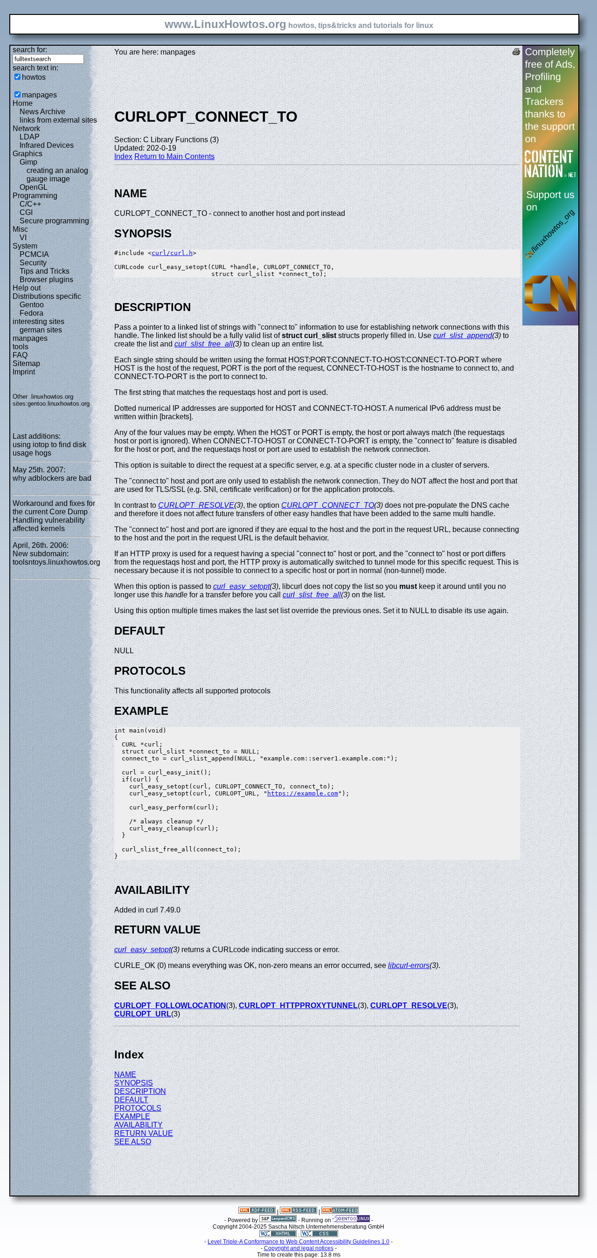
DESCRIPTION (140, 1091)
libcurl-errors (409, 965)
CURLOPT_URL (142, 1014)
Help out (27, 288)
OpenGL (34, 187)
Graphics (27, 154)
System (25, 246)
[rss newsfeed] (298, 1212)
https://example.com (302, 793)
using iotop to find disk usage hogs (49, 449)
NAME (125, 1074)
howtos (34, 77)
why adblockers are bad (52, 478)
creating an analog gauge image (57, 174)
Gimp (28, 162)
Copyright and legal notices (298, 1248)
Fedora (31, 313)
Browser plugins (46, 279)
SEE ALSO (132, 1142)
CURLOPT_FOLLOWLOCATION (170, 1005)
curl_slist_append (462, 335)
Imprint (24, 372)
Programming (35, 196)
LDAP (30, 137)
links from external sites (58, 120)
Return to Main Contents (174, 156)
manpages (39, 95)
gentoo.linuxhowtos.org (59, 403)
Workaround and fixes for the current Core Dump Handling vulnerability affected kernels (54, 515)
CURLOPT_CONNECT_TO (327, 505)
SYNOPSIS (133, 1083)
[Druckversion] (516, 53)
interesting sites (38, 321)
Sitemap (26, 363)
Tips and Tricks (44, 271)
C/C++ (30, 204)
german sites (41, 330)
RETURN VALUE (143, 1133)
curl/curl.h (172, 252)
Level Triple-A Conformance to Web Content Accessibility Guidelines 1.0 (298, 1241)
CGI (26, 212)
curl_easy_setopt (241, 586)
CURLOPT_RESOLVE (196, 505)
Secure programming (54, 221)
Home (23, 103)
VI (23, 238)
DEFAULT (131, 1100)
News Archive (42, 112)
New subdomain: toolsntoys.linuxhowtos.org (56, 558)
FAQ (20, 355)
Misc (20, 229)
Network (26, 128)
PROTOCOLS (137, 1108)
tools (20, 347)
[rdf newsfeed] (257, 1212)
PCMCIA (34, 254)
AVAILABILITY (138, 1125)
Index (123, 156)
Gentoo (32, 305)
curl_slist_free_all (203, 344)
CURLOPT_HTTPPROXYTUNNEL (298, 1005)
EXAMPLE (132, 1116)
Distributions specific (47, 296)
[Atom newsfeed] (340, 1212)
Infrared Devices (47, 145)
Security (33, 263)
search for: (30, 50)
